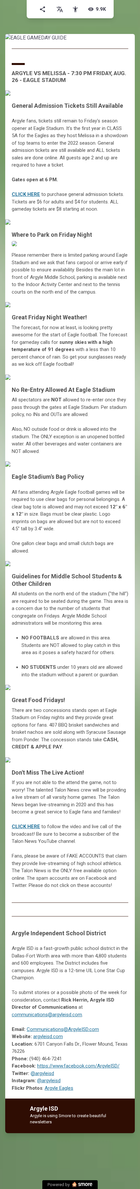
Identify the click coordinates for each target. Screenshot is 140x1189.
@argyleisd (42, 1073)
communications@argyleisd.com (47, 1015)
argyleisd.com (48, 1036)
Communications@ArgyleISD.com (63, 1029)
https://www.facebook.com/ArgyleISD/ (78, 1066)
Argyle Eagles (59, 1088)
